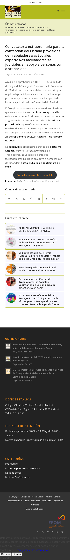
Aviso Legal (47, 500)
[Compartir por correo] (60, 198)
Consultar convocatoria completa (35, 175)
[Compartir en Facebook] (9, 198)
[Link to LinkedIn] (57, 531)
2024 (19, 181)
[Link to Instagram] (62, 531)
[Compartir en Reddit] (53, 198)
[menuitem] (56, 11)
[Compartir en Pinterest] (31, 198)
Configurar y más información (32, 550)
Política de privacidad (31, 500)
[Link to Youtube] (47, 531)
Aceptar (17, 554)
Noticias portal (13, 472)
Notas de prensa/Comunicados (22, 468)
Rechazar (5, 554)
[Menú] (63, 11)
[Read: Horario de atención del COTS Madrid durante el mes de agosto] (8, 359)
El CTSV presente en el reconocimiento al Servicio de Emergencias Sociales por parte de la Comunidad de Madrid (38, 373)
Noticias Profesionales (34, 74)
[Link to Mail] (52, 531)
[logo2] (29, 11)
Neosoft (40, 509)
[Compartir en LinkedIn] (38, 198)
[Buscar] (56, 11)
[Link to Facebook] (37, 531)
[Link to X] (42, 531)
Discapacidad (52, 181)
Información (11, 463)
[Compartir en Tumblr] (46, 198)
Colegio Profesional (34, 181)
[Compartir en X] (16, 198)
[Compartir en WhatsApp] (24, 198)
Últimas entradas (15, 24)
